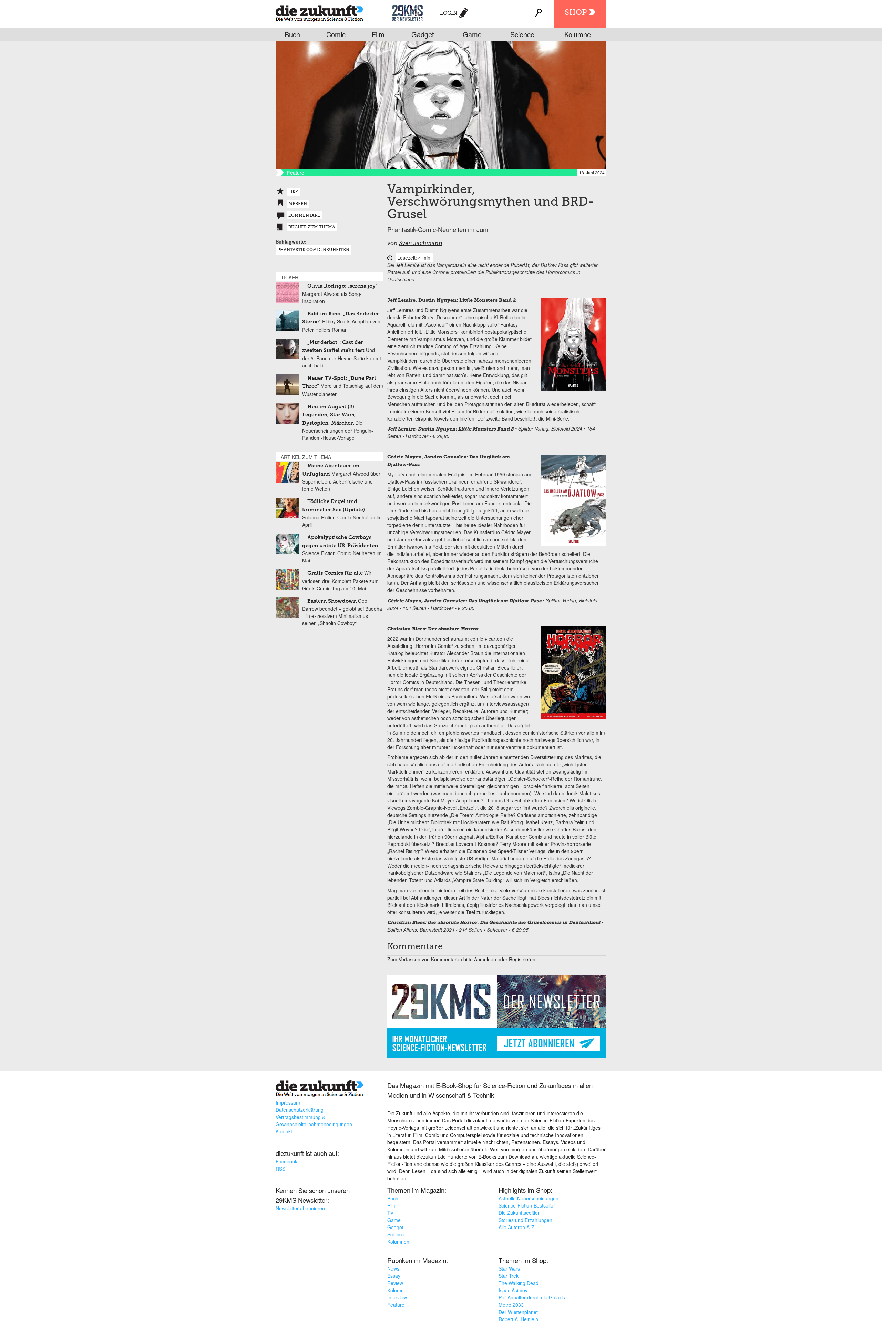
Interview (397, 1297)
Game (472, 34)
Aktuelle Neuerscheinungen (528, 1198)
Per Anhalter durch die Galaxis (532, 1297)
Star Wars (509, 1268)
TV (390, 1212)
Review (395, 1283)
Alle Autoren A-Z (516, 1227)
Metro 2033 (511, 1304)
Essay (393, 1275)
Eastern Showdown (332, 601)
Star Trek (509, 1275)
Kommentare (304, 216)
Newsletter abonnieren (300, 1208)
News (393, 1268)
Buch (292, 34)
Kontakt (284, 1131)
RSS (280, 1168)
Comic (336, 34)
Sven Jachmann (420, 243)
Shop (576, 13)
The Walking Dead (519, 1283)
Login (449, 13)
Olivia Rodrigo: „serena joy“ (342, 286)
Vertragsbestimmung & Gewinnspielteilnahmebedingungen (314, 1121)
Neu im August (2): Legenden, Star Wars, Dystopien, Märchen (329, 415)
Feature (395, 1304)
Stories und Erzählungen (525, 1219)
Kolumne (577, 34)
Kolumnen (398, 1241)
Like (293, 192)
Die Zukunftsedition (520, 1212)
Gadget (422, 34)
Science (522, 34)
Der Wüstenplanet (518, 1311)
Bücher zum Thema (311, 227)
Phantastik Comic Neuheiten (313, 250)
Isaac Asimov (513, 1290)
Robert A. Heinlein (518, 1319)
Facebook (286, 1161)
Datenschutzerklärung (300, 1109)
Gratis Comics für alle (335, 573)
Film (378, 34)
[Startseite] (319, 12)
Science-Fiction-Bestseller (527, 1205)
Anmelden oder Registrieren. (505, 959)
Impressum (288, 1102)
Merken (297, 204)
